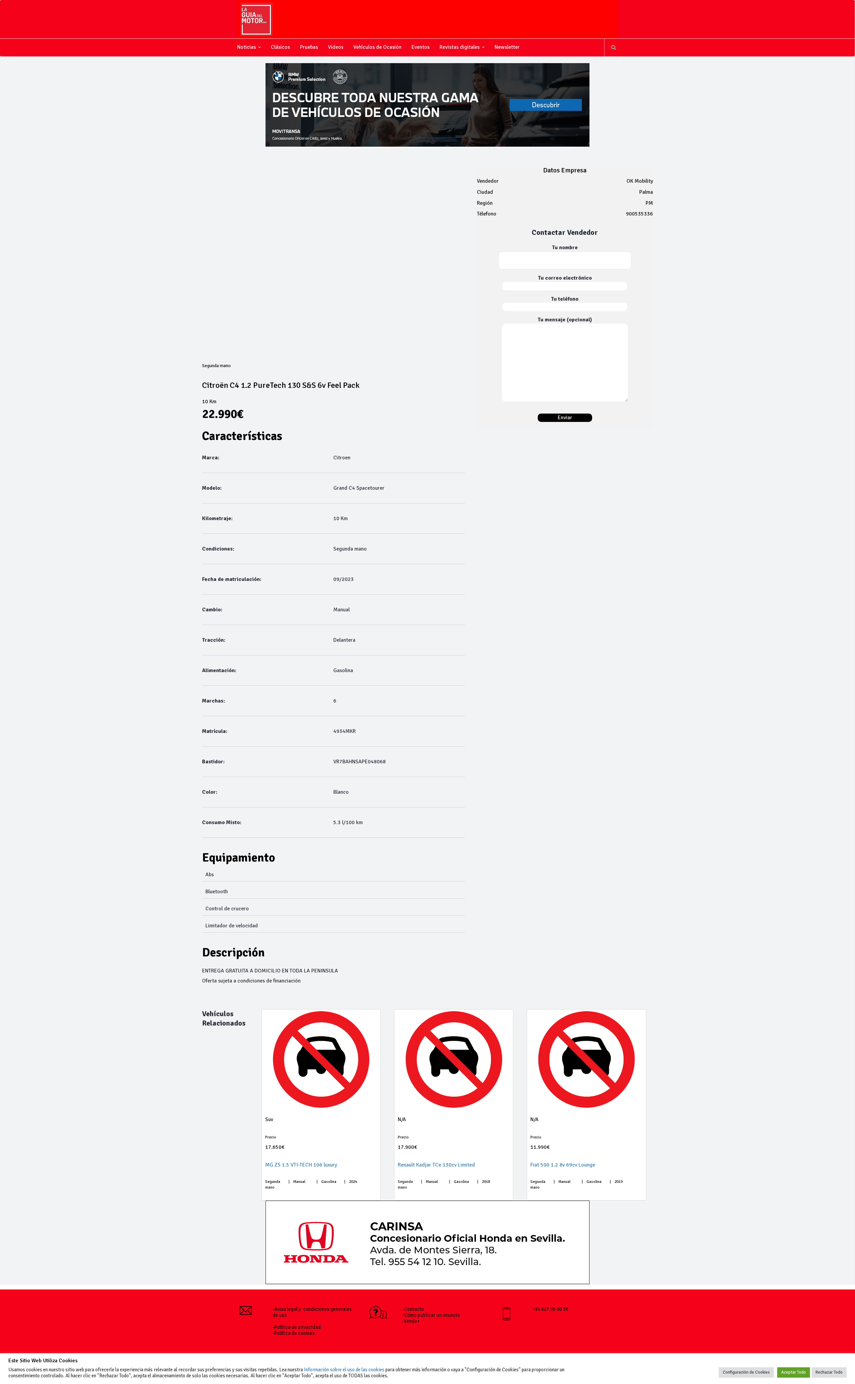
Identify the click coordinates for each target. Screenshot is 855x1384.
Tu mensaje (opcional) (565, 319)
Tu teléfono (564, 299)
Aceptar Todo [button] (793, 1372)
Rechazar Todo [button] (829, 1372)
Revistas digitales (460, 47)
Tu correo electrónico (565, 278)
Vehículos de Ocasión (377, 47)
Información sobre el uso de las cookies (344, 1370)
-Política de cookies (294, 1333)
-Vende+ (411, 1321)
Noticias (246, 47)
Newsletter (507, 47)
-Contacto (413, 1309)
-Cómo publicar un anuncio (431, 1315)
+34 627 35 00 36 (550, 1309)
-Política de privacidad (297, 1327)
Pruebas (309, 47)
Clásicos (280, 47)
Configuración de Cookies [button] (746, 1372)
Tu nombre (565, 247)
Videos (335, 47)
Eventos (420, 47)
